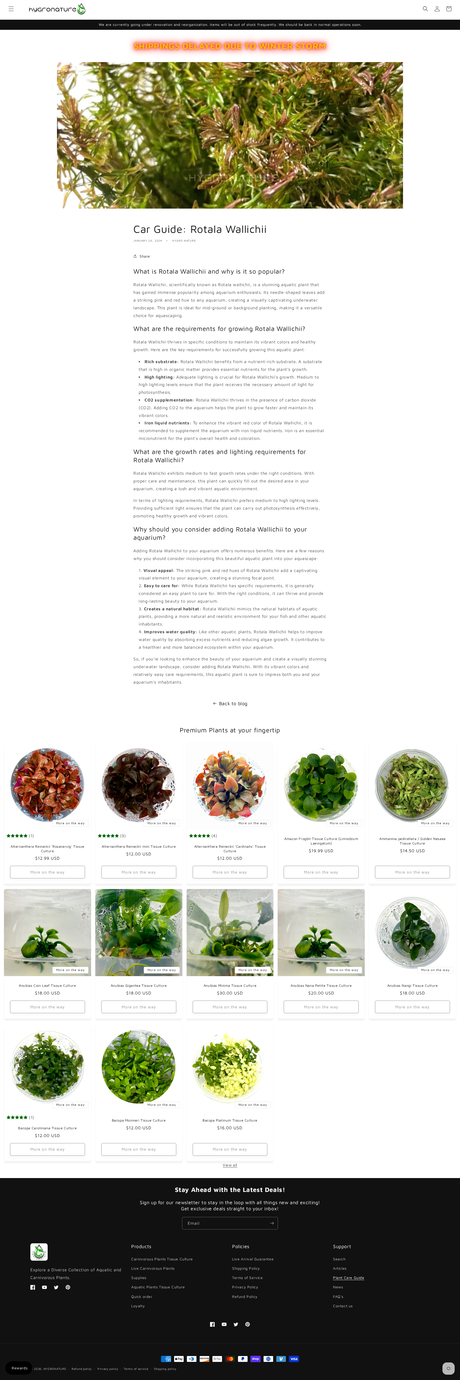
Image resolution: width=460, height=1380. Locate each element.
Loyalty (138, 1306)
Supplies (138, 1277)
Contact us (343, 1306)
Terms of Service (247, 1277)
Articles (340, 1268)
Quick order (142, 1296)
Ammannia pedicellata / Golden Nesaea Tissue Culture (412, 841)
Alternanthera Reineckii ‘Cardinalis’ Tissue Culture (230, 848)
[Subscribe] (272, 1223)
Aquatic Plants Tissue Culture (158, 1287)
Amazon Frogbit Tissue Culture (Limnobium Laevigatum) (321, 841)
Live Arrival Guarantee (253, 1259)
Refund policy (82, 1368)
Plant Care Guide (348, 1277)
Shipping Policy (246, 1268)
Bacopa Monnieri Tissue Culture (139, 1120)
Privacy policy (107, 1368)
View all (230, 1165)
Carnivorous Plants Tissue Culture (162, 1259)
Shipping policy (165, 1368)
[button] (11, 9)
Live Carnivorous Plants (153, 1268)
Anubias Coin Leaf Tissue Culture (47, 985)
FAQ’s (338, 1296)
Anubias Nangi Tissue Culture (412, 985)
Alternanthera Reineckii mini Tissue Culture (139, 846)
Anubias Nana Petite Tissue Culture (321, 985)
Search (339, 1259)
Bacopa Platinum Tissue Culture (230, 1120)
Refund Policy (245, 1296)
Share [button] (144, 256)
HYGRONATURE (54, 1368)
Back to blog (233, 703)
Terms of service (136, 1368)
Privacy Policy (245, 1287)
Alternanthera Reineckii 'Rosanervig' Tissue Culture (47, 848)
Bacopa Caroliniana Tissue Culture (47, 1128)
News (338, 1287)
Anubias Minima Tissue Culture (230, 985)
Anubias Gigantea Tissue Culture (139, 985)
